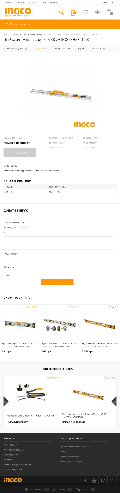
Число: (7, 275)
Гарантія (63, 451)
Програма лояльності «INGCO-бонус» (76, 446)
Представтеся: (11, 253)
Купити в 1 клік (58, 142)
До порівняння (58, 147)
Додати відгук (92, 137)
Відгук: (7, 233)
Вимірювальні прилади (14, 449)
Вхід (113, 2)
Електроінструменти (13, 469)
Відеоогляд (20, 2)
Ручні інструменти (11, 444)
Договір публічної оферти (71, 461)
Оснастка (8, 459)
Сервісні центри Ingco (69, 456)
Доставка (32, 2)
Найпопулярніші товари (58, 369)
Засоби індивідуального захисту (18, 464)
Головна (8, 2)
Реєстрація (102, 2)
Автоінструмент (11, 454)
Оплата (43, 2)
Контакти (53, 2)
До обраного (91, 142)
